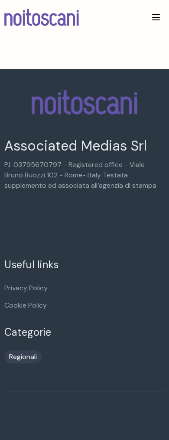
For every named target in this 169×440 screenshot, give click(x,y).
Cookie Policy (25, 305)
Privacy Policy (26, 287)
